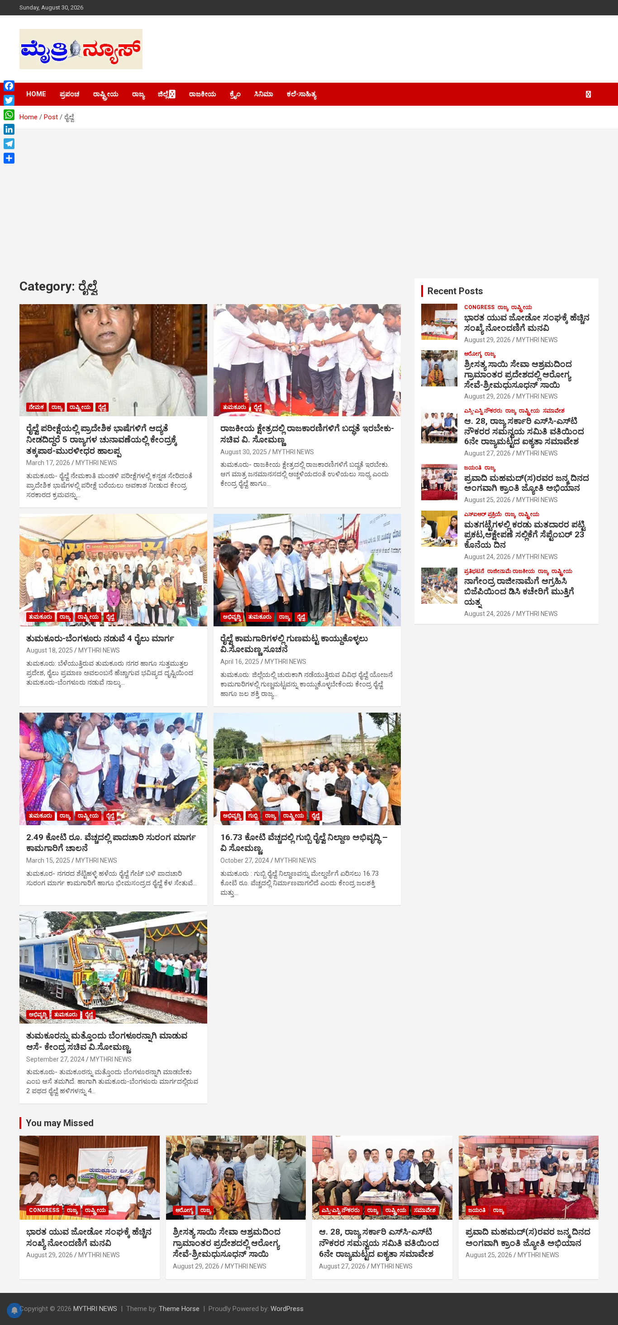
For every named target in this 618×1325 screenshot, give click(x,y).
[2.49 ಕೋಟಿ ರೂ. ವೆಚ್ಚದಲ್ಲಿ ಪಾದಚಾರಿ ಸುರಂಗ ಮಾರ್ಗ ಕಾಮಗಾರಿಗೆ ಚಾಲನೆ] (113, 768)
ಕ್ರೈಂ (235, 94)
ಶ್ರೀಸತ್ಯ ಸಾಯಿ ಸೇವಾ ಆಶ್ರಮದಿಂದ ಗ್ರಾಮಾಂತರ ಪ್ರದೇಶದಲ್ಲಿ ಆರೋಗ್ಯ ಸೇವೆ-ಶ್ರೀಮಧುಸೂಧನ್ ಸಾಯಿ (518, 374)
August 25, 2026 (487, 499)
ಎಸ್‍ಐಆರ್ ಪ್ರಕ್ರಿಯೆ (483, 514)
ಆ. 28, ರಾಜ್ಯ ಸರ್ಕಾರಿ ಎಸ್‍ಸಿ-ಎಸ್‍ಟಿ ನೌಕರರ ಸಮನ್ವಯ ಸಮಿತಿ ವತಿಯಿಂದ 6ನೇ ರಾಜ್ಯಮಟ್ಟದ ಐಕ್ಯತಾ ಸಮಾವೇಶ (524, 431)
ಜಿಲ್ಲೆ (163, 94)
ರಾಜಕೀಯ (202, 94)
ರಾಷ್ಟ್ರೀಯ (106, 94)
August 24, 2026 (487, 556)
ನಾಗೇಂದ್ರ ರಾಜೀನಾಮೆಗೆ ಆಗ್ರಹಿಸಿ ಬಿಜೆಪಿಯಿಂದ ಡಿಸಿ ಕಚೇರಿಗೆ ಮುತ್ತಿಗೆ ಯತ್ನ (519, 591)
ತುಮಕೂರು (234, 407)
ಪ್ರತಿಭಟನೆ (474, 571)
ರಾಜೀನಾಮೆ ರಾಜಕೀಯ (511, 571)
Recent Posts (455, 291)
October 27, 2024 (244, 860)
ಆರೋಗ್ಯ (472, 354)
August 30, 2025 (243, 452)
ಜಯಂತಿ (472, 468)
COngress (479, 307)
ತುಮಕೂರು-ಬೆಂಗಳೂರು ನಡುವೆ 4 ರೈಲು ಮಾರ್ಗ (100, 638)
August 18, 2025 (49, 650)
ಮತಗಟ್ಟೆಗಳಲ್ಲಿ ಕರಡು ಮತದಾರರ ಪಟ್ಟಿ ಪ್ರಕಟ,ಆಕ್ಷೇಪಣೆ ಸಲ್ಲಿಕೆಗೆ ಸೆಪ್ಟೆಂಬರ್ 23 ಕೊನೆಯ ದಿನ (524, 534)
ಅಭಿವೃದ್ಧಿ (232, 617)
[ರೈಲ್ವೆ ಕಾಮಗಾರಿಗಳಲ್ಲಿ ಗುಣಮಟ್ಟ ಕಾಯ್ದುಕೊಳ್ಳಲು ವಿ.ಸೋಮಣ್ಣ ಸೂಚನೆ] (307, 569)
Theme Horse (179, 1309)
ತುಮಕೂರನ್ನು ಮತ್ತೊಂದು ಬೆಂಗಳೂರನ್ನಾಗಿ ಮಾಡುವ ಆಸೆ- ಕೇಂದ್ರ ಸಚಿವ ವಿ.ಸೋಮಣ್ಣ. (106, 1041)
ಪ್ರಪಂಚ (70, 94)
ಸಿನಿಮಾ (263, 94)
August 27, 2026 (487, 453)
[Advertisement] (309, 197)
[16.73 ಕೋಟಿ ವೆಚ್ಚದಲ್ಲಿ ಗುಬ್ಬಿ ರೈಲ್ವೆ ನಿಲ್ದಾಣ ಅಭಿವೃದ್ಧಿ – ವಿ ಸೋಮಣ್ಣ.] (307, 768)
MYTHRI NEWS (96, 462)
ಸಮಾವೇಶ (554, 411)
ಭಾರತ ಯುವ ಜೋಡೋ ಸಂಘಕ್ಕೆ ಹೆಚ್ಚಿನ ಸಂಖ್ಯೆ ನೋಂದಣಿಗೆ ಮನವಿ (526, 322)
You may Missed (60, 1123)
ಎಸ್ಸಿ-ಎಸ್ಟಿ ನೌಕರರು (483, 411)
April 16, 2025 (239, 661)
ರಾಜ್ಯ (138, 94)
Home (36, 94)
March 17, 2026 (48, 462)
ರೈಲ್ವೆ (102, 407)
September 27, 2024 (55, 1059)
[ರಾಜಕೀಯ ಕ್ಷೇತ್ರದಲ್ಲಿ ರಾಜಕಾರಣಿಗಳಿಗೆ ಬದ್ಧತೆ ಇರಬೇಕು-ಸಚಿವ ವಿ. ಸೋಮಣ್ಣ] (307, 360)
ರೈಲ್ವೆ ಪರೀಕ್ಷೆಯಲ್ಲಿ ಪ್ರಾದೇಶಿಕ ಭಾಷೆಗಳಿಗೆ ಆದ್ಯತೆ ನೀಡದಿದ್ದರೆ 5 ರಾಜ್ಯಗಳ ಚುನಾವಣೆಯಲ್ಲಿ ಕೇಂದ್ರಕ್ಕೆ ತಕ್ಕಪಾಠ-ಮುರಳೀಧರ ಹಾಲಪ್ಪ (101, 439)
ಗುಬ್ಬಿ (252, 816)
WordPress (287, 1309)
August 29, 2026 (487, 339)
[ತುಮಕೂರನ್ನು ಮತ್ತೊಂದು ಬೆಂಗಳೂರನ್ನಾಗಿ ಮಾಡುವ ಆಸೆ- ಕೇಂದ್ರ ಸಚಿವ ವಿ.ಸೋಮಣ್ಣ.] (113, 967)
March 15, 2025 (48, 860)
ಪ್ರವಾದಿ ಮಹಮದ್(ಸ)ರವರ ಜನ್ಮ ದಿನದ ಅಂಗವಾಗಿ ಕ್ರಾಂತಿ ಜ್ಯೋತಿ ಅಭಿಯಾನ (526, 483)
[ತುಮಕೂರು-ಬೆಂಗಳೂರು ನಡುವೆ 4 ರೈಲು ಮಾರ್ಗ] (113, 569)
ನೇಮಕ (36, 407)
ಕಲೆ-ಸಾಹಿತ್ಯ (301, 94)
